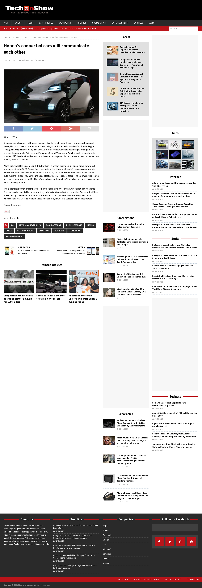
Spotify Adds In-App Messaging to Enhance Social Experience (172, 267)
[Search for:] (183, 28)
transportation (14, 236)
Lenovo (106, 544)
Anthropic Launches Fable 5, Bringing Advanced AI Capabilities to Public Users (132, 92)
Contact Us (193, 579)
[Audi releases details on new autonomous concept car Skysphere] (175, 164)
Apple (105, 525)
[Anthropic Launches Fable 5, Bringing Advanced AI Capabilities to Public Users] (112, 91)
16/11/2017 (12, 60)
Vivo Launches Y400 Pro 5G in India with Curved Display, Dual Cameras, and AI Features (131, 291)
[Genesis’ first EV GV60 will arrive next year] (162, 144)
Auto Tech (41, 60)
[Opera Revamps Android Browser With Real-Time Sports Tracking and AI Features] (112, 77)
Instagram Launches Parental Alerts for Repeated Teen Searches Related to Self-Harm (174, 226)
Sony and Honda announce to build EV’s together (50, 297)
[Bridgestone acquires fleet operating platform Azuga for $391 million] (19, 281)
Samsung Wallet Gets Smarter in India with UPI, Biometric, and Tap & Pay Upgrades (132, 259)
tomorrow (75, 231)
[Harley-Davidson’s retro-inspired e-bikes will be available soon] (175, 144)
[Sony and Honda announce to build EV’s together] (51, 281)
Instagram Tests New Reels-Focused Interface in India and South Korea (174, 256)
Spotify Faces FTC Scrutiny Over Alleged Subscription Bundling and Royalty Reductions (174, 435)
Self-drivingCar (25, 231)
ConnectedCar (53, 225)
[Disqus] (51, 344)
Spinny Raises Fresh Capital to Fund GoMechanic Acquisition (169, 404)
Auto (152, 23)
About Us (123, 579)
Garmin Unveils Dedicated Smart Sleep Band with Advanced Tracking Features (132, 478)
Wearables (65, 23)
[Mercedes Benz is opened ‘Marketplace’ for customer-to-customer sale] (188, 164)
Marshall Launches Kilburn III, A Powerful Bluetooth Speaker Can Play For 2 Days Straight (132, 495)
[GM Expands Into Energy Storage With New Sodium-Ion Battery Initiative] (112, 106)
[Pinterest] (191, 541)
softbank (59, 231)
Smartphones (46, 23)
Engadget (16, 205)
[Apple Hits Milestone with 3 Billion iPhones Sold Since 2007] (109, 277)
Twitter (106, 558)
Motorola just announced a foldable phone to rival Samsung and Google (132, 242)
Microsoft (107, 549)
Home (6, 23)
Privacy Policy (173, 579)
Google (106, 540)
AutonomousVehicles (30, 225)
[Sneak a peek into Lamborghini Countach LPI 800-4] (188, 154)
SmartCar (44, 231)
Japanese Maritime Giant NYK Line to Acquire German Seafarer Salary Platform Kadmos (173, 445)
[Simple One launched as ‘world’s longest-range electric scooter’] (162, 154)
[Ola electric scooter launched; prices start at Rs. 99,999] (162, 164)
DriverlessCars (74, 225)
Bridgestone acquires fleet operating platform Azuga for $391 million (18, 299)
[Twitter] (169, 541)
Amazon (106, 530)
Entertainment (120, 23)
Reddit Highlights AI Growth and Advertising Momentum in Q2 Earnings (173, 277)
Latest (18, 23)
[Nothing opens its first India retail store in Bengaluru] (109, 227)
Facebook (107, 535)
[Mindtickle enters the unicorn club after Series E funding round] (84, 281)
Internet (81, 23)
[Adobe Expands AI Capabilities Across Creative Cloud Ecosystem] (112, 50)
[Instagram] (180, 541)
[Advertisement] (145, 9)
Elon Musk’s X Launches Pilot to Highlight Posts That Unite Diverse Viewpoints (174, 288)
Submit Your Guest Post (146, 579)
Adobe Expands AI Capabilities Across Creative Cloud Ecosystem (132, 49)
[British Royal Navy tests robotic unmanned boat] (188, 144)
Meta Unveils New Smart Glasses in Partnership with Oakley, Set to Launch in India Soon (132, 440)
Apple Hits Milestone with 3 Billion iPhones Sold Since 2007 (131, 275)
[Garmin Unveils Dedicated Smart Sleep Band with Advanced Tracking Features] (109, 478)
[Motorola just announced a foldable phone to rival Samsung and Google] (109, 242)
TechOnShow (27, 60)
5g (12, 225)
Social (175, 238)
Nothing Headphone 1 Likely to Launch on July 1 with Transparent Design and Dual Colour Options (131, 459)
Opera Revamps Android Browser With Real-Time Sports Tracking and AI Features (131, 78)
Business (138, 23)
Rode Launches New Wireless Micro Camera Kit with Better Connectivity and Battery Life (131, 423)
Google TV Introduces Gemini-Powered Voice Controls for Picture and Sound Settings (131, 63)
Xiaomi (106, 563)
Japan (9, 231)
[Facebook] (159, 541)
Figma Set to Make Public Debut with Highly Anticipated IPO (173, 425)
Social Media (99, 23)
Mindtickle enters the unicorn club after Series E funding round (83, 299)
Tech (30, 23)
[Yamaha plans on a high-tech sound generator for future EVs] (175, 154)
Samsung (107, 554)
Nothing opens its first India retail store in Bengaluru (130, 225)
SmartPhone (125, 217)
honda (90, 225)
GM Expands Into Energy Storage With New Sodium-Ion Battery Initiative (131, 107)
